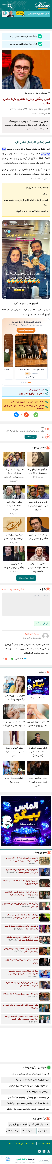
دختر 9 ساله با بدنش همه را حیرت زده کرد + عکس (14, 751)
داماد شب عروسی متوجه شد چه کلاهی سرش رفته (14, 723)
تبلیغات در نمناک (15, 1143)
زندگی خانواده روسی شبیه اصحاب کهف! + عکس (38, 781)
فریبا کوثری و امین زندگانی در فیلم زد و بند (14, 565)
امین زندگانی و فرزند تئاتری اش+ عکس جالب (26, 101)
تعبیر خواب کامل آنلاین (39, 1124)
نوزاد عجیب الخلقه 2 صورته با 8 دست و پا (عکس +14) (38, 751)
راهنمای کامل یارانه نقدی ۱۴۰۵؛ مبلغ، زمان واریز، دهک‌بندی (24, 407)
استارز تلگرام (43, 1130)
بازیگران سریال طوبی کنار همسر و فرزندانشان (14, 536)
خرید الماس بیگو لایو (36, 389)
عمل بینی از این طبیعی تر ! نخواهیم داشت (15, 697)
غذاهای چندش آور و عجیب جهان (31, 393)
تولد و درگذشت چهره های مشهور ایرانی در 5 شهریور (38, 505)
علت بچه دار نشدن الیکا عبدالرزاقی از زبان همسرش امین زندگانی (14, 473)
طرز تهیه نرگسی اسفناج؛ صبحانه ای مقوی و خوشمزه (30, 1074)
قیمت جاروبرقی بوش (18, 1124)
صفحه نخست (44, 1143)
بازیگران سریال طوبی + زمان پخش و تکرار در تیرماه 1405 (38, 473)
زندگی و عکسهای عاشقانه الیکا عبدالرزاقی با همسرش (38, 567)
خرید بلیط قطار (12, 1130)
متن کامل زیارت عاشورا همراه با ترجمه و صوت (32, 1079)
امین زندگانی (30, 436)
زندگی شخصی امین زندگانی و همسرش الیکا (38, 536)
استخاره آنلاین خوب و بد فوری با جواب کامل (27, 401)
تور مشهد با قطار (29, 1130)
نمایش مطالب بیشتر (26, 578)
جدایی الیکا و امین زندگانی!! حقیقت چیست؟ (14, 505)
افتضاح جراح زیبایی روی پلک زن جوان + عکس (38, 723)
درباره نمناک (30, 1143)
